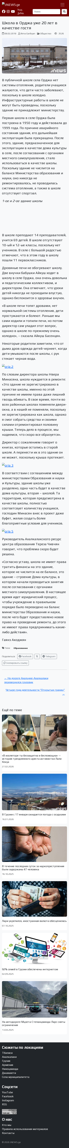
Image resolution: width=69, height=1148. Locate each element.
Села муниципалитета (15, 1077)
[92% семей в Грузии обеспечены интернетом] (34, 949)
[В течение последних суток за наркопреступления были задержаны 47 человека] (34, 844)
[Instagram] (8, 11)
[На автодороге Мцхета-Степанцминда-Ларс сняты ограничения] (34, 999)
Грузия (6, 1060)
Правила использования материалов (25, 1129)
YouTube (7, 1092)
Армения (7, 1064)
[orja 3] (7, 465)
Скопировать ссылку (16, 663)
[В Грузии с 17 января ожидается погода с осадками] (34, 792)
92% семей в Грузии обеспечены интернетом (30, 969)
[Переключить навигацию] (62, 5)
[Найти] (64, 11)
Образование (21, 648)
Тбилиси (7, 1052)
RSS (4, 1104)
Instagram (8, 1100)
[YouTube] (13, 11)
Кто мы (6, 1125)
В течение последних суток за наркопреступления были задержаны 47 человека (33, 868)
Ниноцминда (10, 1068)
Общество (45, 33)
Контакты (8, 1133)
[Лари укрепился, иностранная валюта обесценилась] (34, 899)
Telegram (50, 656)
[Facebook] (3, 11)
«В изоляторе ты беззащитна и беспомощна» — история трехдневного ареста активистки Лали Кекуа (31, 758)
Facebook (26, 656)
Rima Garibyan (28, 33)
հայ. (20, 9)
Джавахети (9, 1073)
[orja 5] (7, 531)
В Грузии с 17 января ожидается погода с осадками (34, 814)
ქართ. (21, 13)
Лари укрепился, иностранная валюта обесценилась (34, 921)
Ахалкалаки (9, 1056)
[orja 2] (7, 366)
